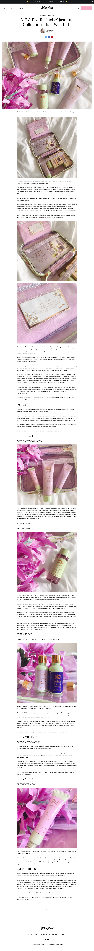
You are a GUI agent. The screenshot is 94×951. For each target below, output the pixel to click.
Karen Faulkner (50, 30)
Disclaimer (55, 934)
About (36, 934)
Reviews (22, 8)
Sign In (74, 8)
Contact (63, 934)
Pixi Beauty (44, 15)
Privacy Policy (45, 934)
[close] (92, 2)
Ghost (50, 944)
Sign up (30, 934)
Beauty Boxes (13, 8)
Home (5, 8)
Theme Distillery (58, 944)
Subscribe (86, 8)
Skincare (51, 15)
